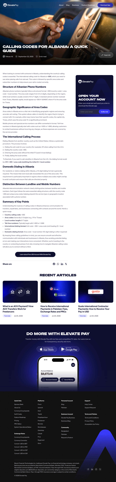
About (61, 5)
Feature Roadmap (88, 5)
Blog (68, 5)
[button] (106, 55)
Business (75, 5)
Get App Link (35, 254)
